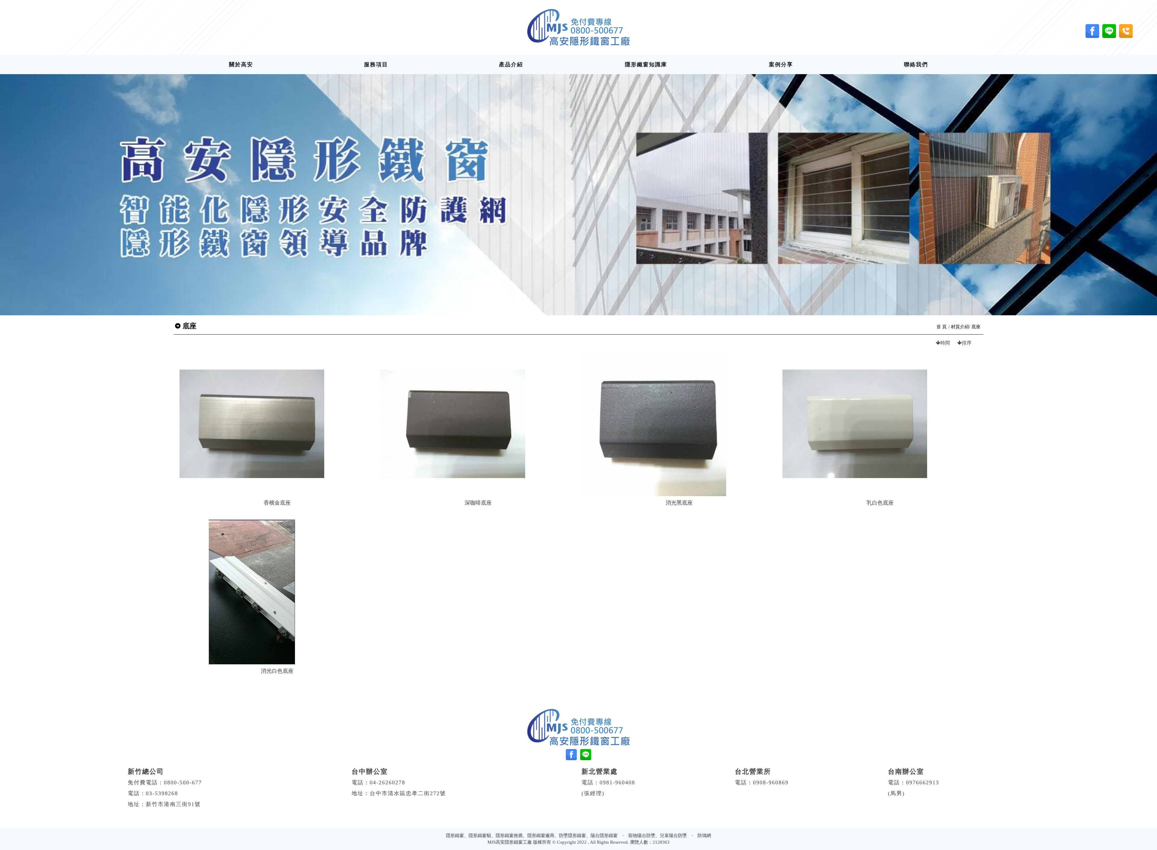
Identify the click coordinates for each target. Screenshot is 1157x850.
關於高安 (241, 64)
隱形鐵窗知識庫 (646, 64)
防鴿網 (704, 835)
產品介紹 (511, 64)
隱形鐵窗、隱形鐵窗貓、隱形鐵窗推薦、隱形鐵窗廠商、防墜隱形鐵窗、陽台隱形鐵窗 (532, 835)
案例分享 (781, 64)
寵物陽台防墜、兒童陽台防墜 (657, 835)
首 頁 (941, 326)
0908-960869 (771, 782)
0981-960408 (617, 782)
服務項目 (376, 64)
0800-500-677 (183, 782)
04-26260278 (387, 782)
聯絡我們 (916, 64)
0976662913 (922, 782)
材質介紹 (960, 326)
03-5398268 (162, 793)
